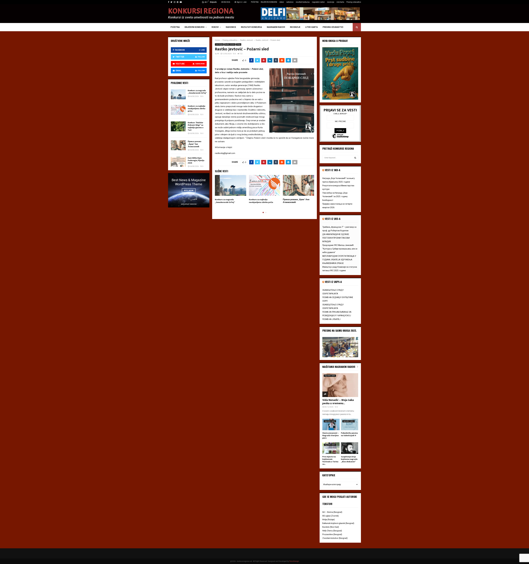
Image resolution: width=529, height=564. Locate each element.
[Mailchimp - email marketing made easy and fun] (340, 136)
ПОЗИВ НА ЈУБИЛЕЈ (331, 319)
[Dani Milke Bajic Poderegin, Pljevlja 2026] (178, 162)
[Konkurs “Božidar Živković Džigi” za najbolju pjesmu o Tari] (178, 126)
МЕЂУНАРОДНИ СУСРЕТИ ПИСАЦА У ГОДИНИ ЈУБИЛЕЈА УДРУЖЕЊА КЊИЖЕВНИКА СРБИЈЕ (339, 259)
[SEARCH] (355, 158)
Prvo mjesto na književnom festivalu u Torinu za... (330, 460)
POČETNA (254, 2)
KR (218, 54)
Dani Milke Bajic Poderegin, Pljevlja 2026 (196, 160)
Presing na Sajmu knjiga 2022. (339, 330)
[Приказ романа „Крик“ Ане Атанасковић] (178, 145)
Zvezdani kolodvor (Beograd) (335, 538)
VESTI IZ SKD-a (332, 170)
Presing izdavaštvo (353, 2)
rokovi (281, 2)
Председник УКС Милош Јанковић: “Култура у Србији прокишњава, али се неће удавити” (339, 248)
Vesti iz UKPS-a (333, 282)
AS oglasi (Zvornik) (330, 516)
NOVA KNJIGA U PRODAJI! (335, 41)
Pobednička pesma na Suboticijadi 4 (349, 434)
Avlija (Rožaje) (328, 519)
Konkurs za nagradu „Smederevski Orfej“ (225, 201)
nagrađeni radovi (318, 2)
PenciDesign (294, 561)
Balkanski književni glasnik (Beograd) (338, 523)
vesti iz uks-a (332, 219)
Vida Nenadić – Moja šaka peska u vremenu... (338, 402)
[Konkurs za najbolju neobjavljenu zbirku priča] (178, 110)
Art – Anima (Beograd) (332, 512)
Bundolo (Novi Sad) (330, 527)
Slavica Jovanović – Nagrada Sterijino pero (330, 435)
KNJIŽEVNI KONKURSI (269, 2)
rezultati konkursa (303, 2)
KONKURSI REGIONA (201, 11)
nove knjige (219, 44)
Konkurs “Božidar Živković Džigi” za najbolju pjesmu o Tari (195, 126)
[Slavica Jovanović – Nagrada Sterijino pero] (331, 424)
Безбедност (327, 200)
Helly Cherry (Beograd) (332, 531)
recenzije (330, 2)
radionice (289, 2)
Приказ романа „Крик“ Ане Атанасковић (296, 201)
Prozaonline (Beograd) (332, 534)
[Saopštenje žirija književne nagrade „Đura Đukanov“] (349, 448)
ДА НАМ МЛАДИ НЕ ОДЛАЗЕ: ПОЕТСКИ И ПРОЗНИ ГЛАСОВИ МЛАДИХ (336, 238)
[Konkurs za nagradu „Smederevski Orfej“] (178, 94)
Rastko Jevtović (230, 44)
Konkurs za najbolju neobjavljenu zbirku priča (261, 201)
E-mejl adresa (340, 114)
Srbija (239, 44)
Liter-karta (340, 2)
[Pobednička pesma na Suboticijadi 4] (349, 424)
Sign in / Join (241, 2)
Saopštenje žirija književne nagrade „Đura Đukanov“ (349, 459)
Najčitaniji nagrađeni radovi (338, 367)
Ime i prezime (340, 121)
